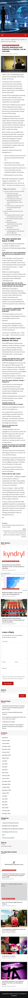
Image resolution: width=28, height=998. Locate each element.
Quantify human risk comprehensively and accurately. (14, 223)
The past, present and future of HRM (14, 191)
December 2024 (6, 781)
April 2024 (5, 804)
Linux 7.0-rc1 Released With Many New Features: (12, 713)
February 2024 (6, 810)
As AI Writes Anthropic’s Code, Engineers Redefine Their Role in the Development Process (13, 726)
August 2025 (5, 758)
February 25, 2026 (10, 932)
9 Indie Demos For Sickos (8, 721)
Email (17, 662)
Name (4, 662)
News (3, 834)
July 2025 (4, 761)
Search (3, 690)
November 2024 (6, 784)
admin (4, 53)
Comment (5, 641)
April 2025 (5, 769)
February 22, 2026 (10, 596)
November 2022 (6, 813)
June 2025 (4, 764)
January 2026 (5, 743)
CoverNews (22, 993)
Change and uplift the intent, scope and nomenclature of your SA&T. (15, 215)
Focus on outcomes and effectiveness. (12, 226)
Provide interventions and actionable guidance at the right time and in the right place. (15, 231)
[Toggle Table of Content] (22, 189)
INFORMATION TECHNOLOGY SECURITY (11, 45)
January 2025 (5, 778)
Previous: (13, 525)
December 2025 (6, 746)
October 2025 (5, 752)
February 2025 (6, 775)
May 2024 (4, 801)
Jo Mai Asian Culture (6, 846)
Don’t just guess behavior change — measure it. (15, 219)
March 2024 (5, 807)
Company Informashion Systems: (10, 823)
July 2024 (4, 796)
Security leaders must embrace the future (13, 212)
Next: (14, 532)
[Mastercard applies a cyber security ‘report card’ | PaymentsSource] (14, 582)
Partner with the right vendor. (14, 234)
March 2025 (5, 772)
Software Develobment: (8, 837)
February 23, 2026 (10, 570)
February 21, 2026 (10, 623)
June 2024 (4, 799)
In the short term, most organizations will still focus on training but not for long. (14, 195)
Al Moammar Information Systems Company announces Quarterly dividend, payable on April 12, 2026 (13, 707)
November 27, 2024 (12, 53)
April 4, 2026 (9, 878)
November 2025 (6, 749)
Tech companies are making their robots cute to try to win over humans (14, 718)
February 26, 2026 (10, 905)
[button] (2, 35)
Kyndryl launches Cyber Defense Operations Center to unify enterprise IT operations (13, 566)
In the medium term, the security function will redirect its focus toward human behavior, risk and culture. (14, 201)
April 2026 (5, 737)
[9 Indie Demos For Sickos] (14, 945)
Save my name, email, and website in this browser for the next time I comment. (13, 677)
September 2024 (6, 790)
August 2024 (5, 793)
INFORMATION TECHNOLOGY (10, 826)
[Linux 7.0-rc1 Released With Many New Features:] (14, 891)
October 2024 (5, 787)
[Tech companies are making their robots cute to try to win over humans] (14, 918)
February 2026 (6, 740)
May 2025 (4, 766)
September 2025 (6, 755)
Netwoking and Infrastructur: (10, 831)
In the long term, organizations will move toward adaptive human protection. (15, 207)
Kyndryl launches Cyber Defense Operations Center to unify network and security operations (13, 620)
